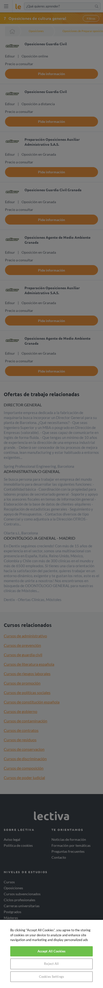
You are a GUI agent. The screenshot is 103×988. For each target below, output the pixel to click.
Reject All (51, 964)
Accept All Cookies (52, 951)
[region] (51, 954)
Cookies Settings (51, 977)
